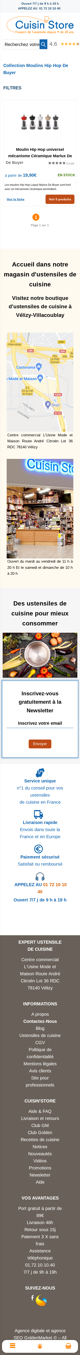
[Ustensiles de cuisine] (40, 23)
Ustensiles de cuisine (40, 1035)
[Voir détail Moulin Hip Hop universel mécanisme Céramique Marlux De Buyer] (40, 122)
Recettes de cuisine (40, 1139)
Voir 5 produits (60, 199)
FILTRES (12, 87)
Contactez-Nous (40, 1021)
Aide (40, 1182)
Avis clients (40, 1070)
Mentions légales (40, 1063)
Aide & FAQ (40, 1111)
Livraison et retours (40, 1118)
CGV (40, 1042)
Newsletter (40, 1175)
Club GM (40, 1125)
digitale (38, 1330)
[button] (43, 44)
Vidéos (40, 1160)
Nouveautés (40, 1153)
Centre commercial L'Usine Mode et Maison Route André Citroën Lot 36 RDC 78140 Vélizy (40, 973)
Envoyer (40, 744)
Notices (40, 1146)
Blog (40, 1028)
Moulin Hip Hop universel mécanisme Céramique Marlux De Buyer (40, 152)
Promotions (40, 1167)
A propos (40, 1014)
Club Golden (40, 1132)
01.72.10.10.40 (40, 1265)
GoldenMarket (39, 1337)
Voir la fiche (15, 199)
